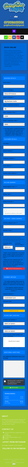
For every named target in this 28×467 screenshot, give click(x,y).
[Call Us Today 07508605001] (14, 22)
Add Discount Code (14, 310)
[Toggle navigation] (14, 31)
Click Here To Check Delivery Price (15, 268)
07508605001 (7, 435)
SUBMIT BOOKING (14, 387)
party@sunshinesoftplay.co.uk (12, 437)
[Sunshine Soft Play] (14, 6)
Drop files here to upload (14, 341)
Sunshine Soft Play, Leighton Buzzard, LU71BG (14, 433)
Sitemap (6, 438)
